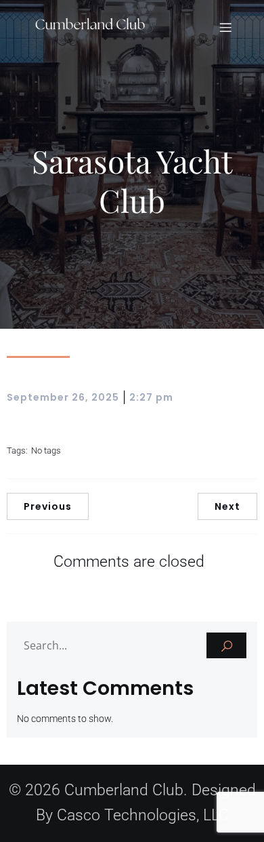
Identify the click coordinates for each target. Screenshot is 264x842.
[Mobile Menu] (225, 27)
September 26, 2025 (63, 397)
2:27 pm (151, 397)
